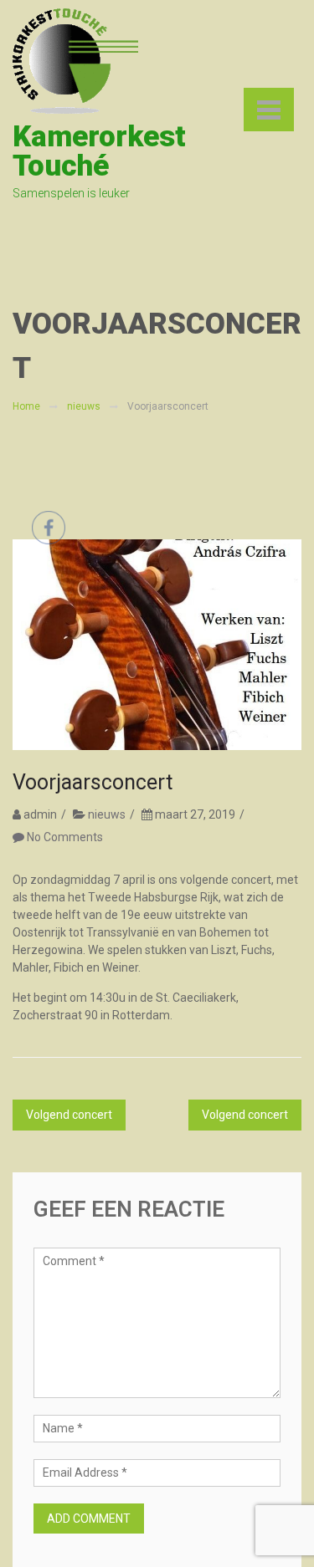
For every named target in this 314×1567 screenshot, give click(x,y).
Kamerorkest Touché (99, 151)
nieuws (83, 406)
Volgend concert (245, 1114)
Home (26, 406)
